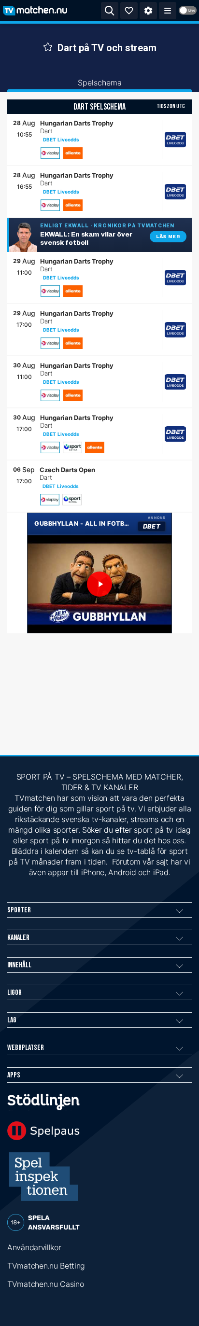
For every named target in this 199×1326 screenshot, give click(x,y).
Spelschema (100, 82)
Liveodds (68, 139)
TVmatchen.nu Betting (46, 1265)
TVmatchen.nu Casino (45, 1284)
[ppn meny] (167, 10)
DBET (49, 139)
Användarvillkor (34, 1247)
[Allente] (73, 153)
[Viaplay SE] (50, 153)
